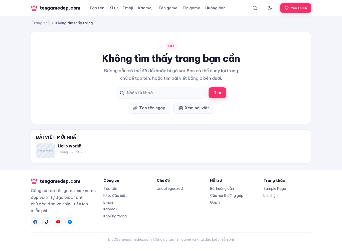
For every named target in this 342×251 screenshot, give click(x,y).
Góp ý (215, 202)
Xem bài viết (197, 107)
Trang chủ (41, 23)
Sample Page (274, 188)
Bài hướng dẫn (222, 188)
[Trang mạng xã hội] (35, 221)
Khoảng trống (115, 216)
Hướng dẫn (215, 8)
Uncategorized (170, 188)
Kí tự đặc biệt (115, 195)
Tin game (191, 8)
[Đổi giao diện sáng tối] (270, 8)
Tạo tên (96, 8)
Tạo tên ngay (152, 107)
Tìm (217, 92)
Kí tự (113, 8)
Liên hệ (269, 195)
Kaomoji (145, 8)
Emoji (128, 8)
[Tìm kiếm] (255, 8)
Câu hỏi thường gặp (226, 195)
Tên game (168, 8)
